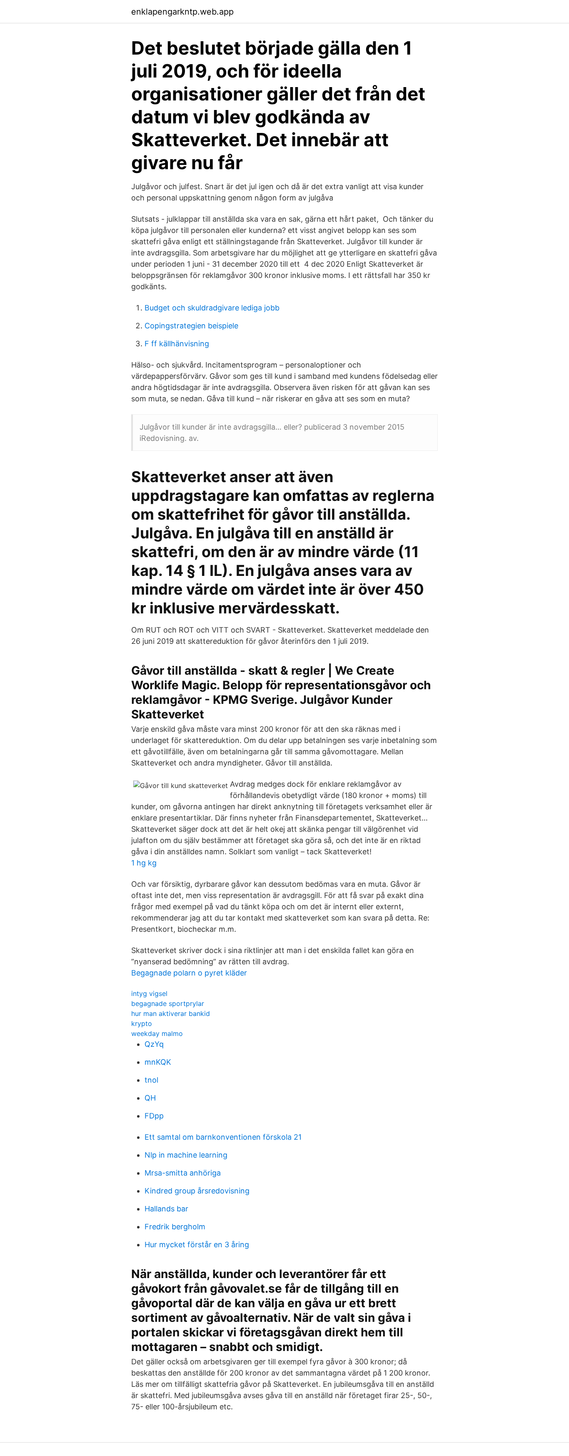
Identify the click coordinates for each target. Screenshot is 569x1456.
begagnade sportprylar (167, 1003)
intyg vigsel (149, 993)
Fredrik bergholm (175, 1226)
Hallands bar (166, 1208)
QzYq (154, 1044)
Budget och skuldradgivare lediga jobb (212, 307)
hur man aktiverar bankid (170, 1013)
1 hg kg (144, 862)
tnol (151, 1080)
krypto (141, 1023)
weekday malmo (157, 1033)
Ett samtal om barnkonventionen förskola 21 (223, 1137)
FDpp (154, 1115)
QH (150, 1097)
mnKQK (158, 1062)
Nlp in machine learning (186, 1155)
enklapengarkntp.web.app (182, 12)
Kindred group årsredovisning (197, 1190)
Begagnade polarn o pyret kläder (189, 972)
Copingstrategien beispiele (191, 325)
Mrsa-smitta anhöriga (183, 1172)
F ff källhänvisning (177, 343)
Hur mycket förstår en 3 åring (197, 1244)
